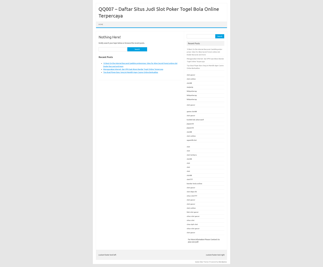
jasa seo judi (193, 242)
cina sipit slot (192, 224)
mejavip (190, 87)
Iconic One (199, 262)
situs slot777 (192, 196)
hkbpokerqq (192, 91)
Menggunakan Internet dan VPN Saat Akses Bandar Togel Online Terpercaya (133, 69)
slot (188, 147)
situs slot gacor (193, 216)
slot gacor (191, 75)
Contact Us (215, 239)
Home (101, 24)
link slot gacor (193, 212)
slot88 (189, 83)
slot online (191, 79)
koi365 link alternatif (195, 120)
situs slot (190, 220)
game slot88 (192, 111)
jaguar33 (190, 124)
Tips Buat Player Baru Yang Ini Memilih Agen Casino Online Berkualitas (130, 72)
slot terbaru (192, 155)
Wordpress (223, 262)
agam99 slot (192, 140)
